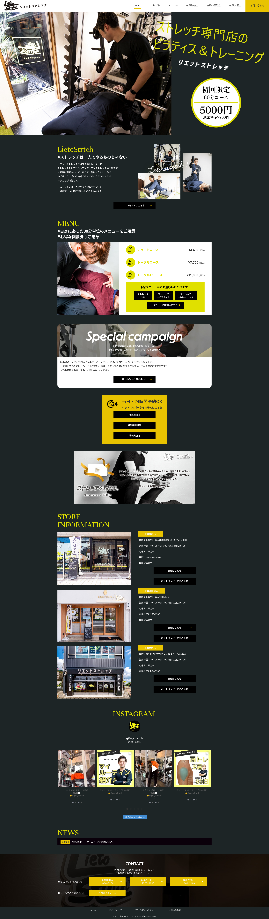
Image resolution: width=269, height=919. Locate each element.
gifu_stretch (76, 752)
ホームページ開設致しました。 (101, 842)
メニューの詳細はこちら (165, 305)
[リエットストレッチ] (25, 9)
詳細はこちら (174, 570)
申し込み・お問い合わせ (134, 379)
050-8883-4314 (153, 557)
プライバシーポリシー (145, 910)
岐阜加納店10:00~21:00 (107, 881)
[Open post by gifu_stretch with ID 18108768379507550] (153, 768)
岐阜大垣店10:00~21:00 (188, 881)
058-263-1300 (153, 614)
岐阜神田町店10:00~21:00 (148, 881)
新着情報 (65, 842)
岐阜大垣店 (134, 435)
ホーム (93, 910)
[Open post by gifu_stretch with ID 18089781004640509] (115, 768)
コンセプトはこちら (134, 205)
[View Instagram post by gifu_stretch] (92, 783)
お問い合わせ (174, 910)
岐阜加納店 (134, 414)
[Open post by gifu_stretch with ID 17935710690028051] (76, 768)
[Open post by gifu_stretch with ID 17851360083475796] (192, 768)
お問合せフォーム (107, 893)
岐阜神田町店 (134, 425)
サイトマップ (115, 910)
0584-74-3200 (153, 671)
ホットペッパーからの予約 (174, 581)
